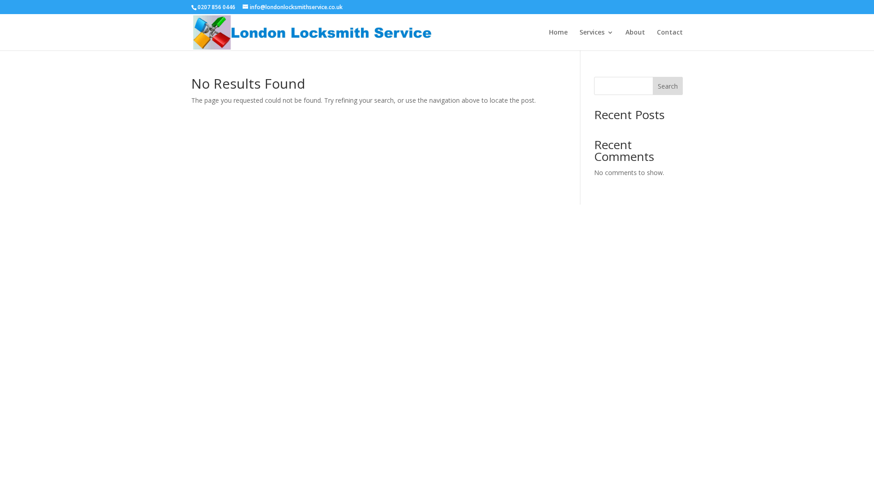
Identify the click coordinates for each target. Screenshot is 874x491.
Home (558, 32)
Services (592, 32)
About (635, 32)
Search (668, 86)
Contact (670, 32)
